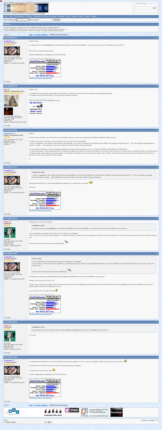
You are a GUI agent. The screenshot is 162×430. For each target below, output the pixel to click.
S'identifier (61, 16)
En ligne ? (81, 16)
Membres (29, 16)
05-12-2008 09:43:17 (10, 37)
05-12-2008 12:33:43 (10, 357)
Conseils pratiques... (41, 34)
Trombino (93, 16)
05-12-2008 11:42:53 (10, 253)
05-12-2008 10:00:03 (10, 130)
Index (6, 16)
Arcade (87, 16)
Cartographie (37, 16)
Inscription (53, 16)
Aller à (6, 420)
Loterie (68, 16)
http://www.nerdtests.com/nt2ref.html (40, 78)
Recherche (45, 16)
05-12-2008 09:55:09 (10, 86)
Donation (73, 16)
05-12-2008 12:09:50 (10, 322)
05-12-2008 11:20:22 (10, 218)
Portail (11, 16)
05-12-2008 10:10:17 (10, 167)
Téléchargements (19, 16)
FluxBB (151, 420)
